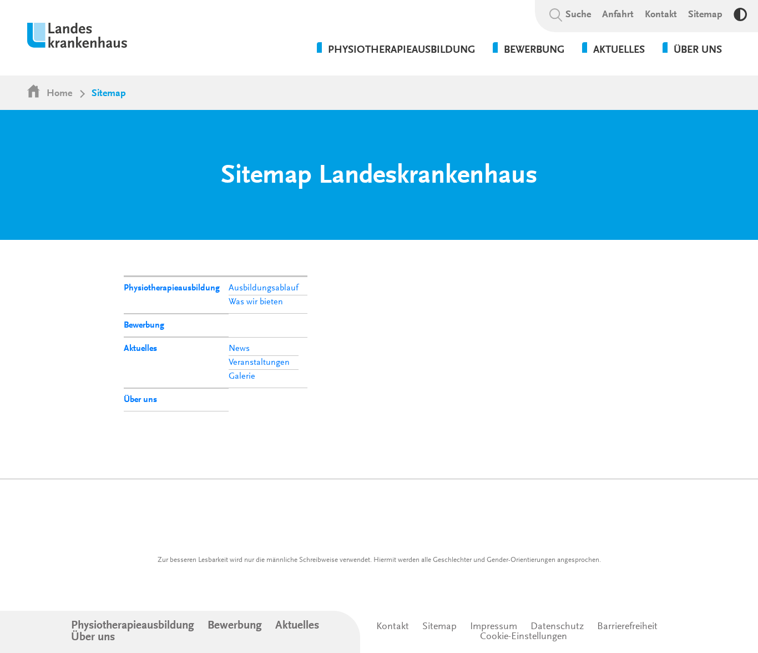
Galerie (242, 376)
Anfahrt (618, 15)
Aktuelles (140, 348)
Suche (578, 15)
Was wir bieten (256, 302)
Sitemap (705, 15)
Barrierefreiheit (627, 627)
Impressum (493, 627)
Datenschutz (557, 627)
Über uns (140, 399)
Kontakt (661, 15)
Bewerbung (144, 325)
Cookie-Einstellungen (523, 637)
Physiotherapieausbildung (172, 288)
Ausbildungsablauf (264, 288)
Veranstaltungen (259, 362)
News (239, 348)
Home (59, 94)
